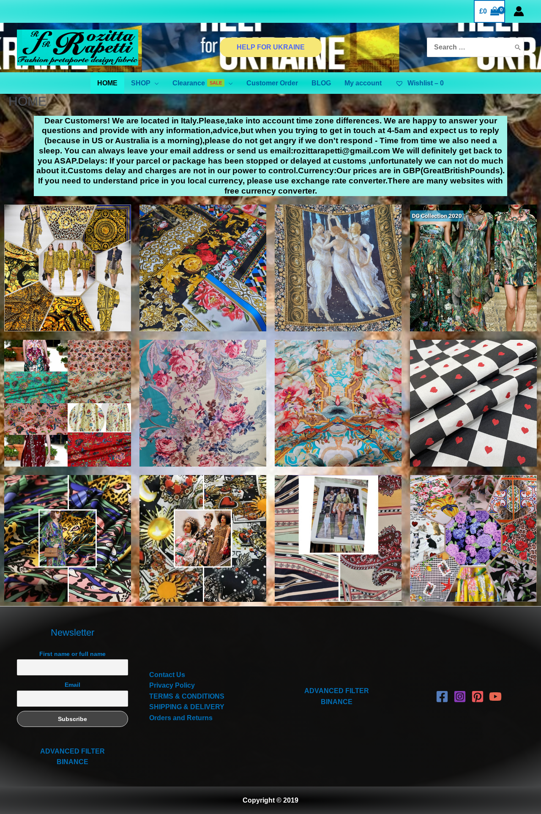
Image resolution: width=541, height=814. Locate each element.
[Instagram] (460, 696)
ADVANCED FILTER (72, 751)
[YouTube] (495, 696)
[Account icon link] (519, 11)
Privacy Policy (172, 685)
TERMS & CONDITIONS (186, 696)
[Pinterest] (477, 696)
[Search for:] (468, 47)
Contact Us (167, 674)
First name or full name (72, 653)
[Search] (518, 47)
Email (72, 684)
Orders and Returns (181, 717)
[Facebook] (442, 696)
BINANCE (72, 761)
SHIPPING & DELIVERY (186, 706)
